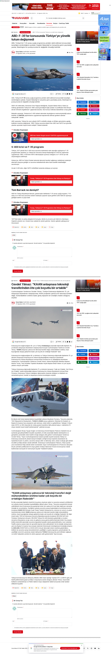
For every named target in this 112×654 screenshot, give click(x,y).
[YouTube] (95, 648)
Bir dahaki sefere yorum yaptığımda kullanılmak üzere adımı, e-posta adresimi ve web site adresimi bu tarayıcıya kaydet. (41, 267)
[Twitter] (88, 648)
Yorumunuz (20, 246)
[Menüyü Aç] (31, 18)
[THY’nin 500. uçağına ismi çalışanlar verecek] (88, 62)
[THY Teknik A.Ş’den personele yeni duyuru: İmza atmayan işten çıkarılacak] (88, 87)
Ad (14, 260)
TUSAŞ (34, 421)
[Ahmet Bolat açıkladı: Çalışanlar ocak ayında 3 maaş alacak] (88, 37)
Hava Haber (19, 51)
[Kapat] (110, 5)
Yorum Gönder (18, 271)
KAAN (41, 421)
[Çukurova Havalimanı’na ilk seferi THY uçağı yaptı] (88, 50)
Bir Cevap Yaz (18, 240)
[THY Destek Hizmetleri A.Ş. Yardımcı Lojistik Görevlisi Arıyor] (88, 75)
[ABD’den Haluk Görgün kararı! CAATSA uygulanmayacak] (42, 137)
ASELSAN (16, 528)
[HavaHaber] (20, 18)
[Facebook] (84, 648)
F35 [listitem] (13, 235)
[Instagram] (91, 648)
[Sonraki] (23, 27)
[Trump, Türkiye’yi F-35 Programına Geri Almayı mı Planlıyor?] (42, 180)
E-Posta (45, 260)
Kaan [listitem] (14, 596)
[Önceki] (21, 27)
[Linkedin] (99, 648)
